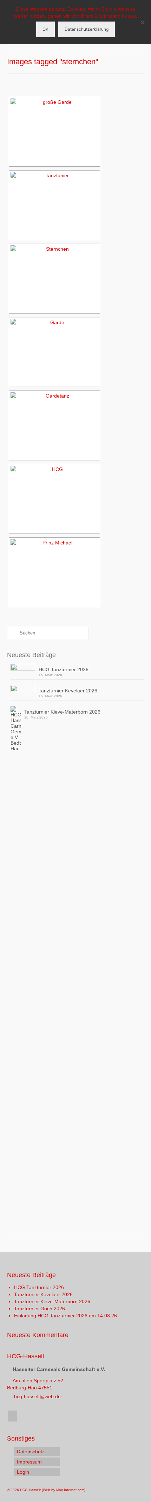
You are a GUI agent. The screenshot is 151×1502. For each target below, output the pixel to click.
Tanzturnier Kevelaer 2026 (68, 690)
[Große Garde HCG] (54, 132)
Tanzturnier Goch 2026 (39, 1308)
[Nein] (142, 22)
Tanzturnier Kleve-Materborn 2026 (62, 712)
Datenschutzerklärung (87, 29)
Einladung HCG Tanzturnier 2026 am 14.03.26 (65, 1315)
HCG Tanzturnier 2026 (63, 669)
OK (45, 29)
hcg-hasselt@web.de (37, 1396)
